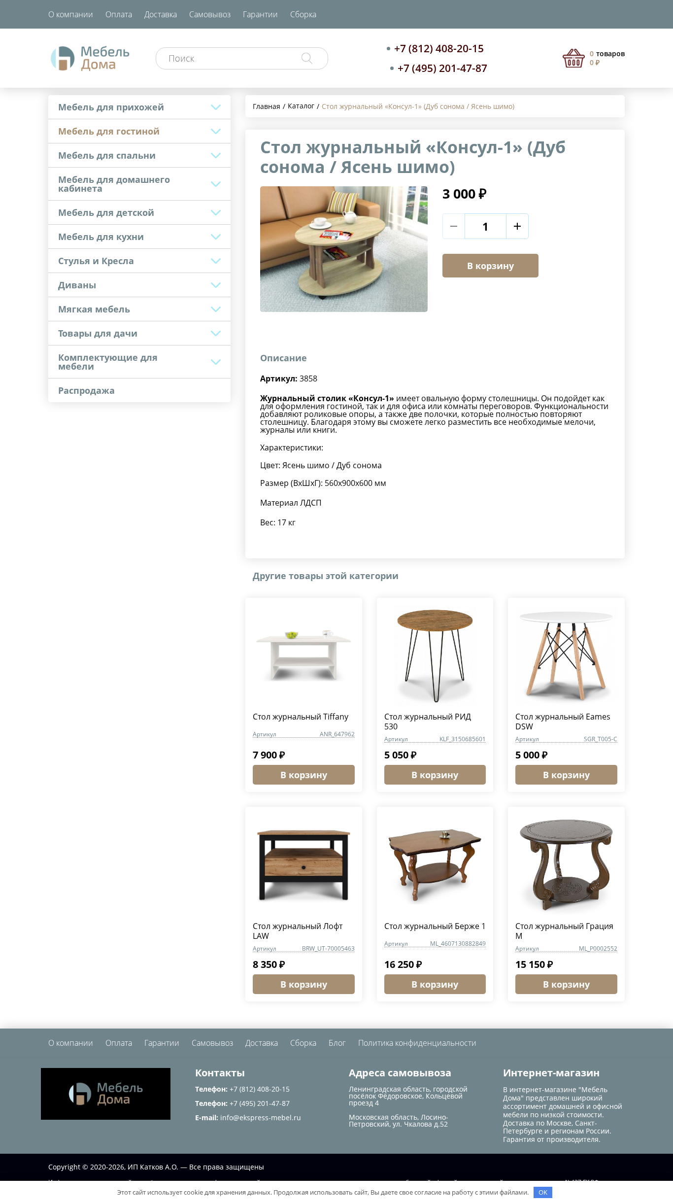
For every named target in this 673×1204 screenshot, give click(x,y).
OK (542, 1192)
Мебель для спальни (107, 155)
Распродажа (86, 390)
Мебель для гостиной (109, 131)
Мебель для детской (106, 212)
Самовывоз (210, 14)
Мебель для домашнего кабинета (114, 183)
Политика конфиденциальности (417, 1042)
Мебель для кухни (101, 236)
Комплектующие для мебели (108, 361)
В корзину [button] (303, 775)
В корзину (490, 266)
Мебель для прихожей (111, 107)
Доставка (160, 14)
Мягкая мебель (94, 309)
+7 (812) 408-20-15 (439, 48)
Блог (337, 1042)
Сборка (303, 14)
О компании (70, 14)
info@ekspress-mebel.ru (260, 1117)
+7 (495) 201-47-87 (442, 68)
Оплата (118, 14)
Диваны (77, 285)
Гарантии (260, 14)
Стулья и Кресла (96, 261)
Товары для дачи (97, 333)
